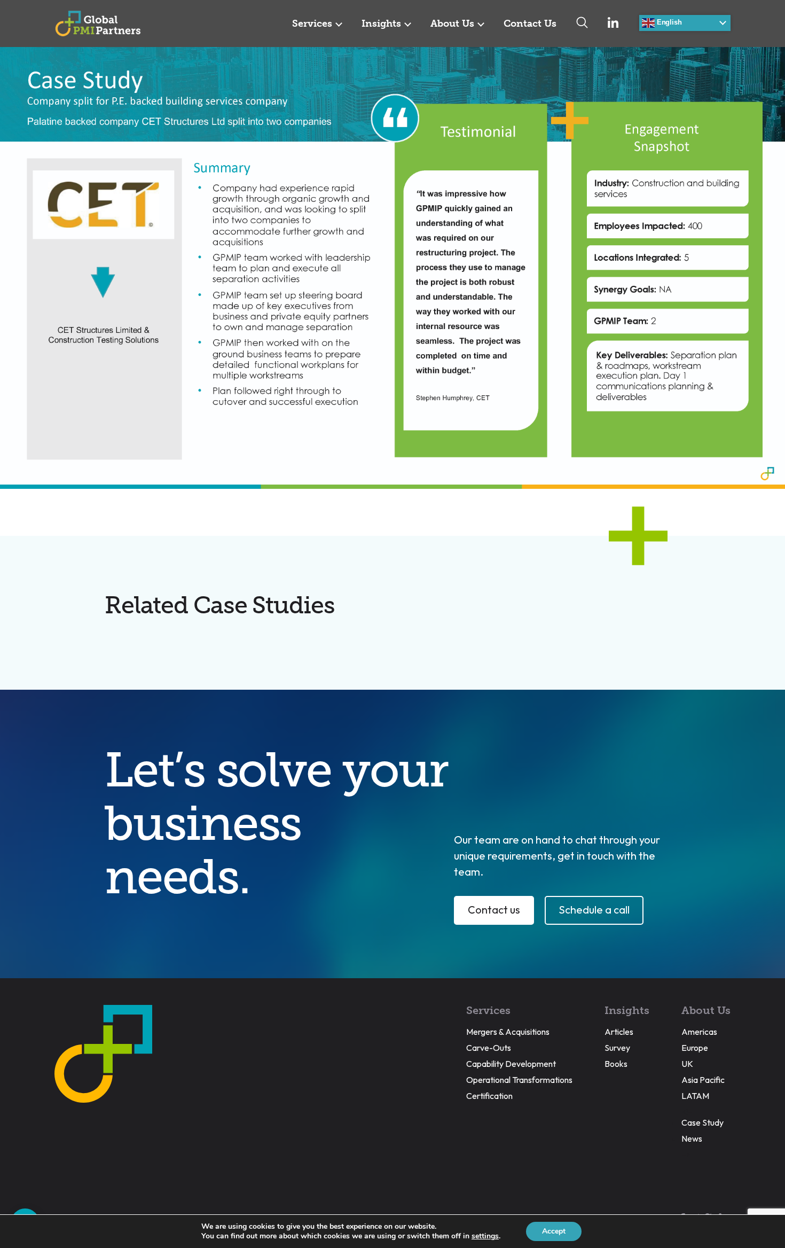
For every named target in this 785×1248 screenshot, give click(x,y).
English (668, 22)
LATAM (695, 1095)
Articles (619, 1031)
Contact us (494, 909)
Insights (381, 23)
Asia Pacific (703, 1079)
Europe (694, 1047)
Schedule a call (594, 909)
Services (312, 23)
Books (616, 1063)
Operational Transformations (519, 1079)
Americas (699, 1031)
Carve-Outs (488, 1047)
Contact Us (530, 23)
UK (687, 1063)
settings (485, 1236)
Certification (489, 1095)
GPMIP (97, 23)
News (691, 1138)
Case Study (702, 1122)
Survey (617, 1047)
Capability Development (511, 1063)
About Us (452, 23)
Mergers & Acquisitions (508, 1031)
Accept (554, 1231)
